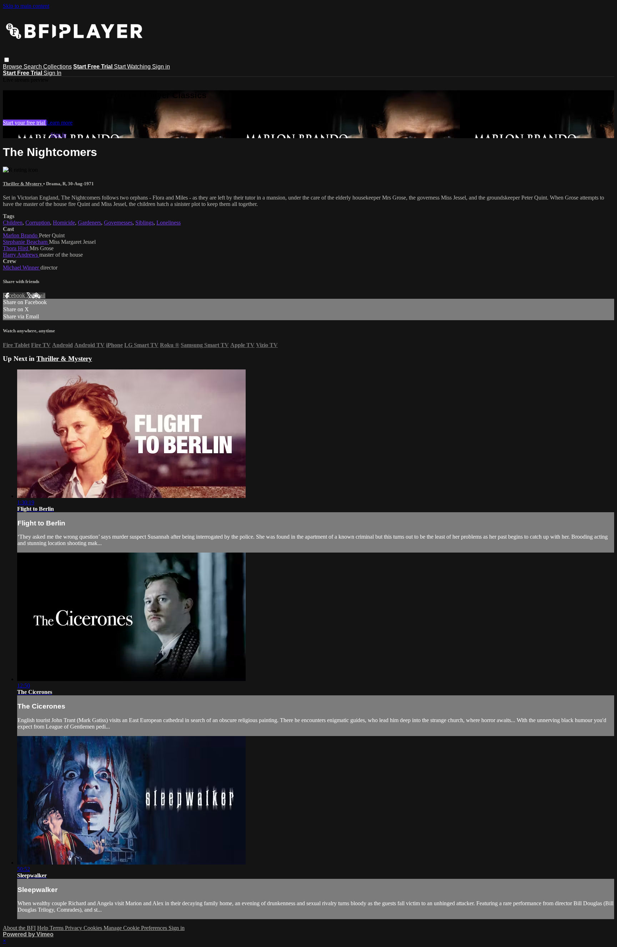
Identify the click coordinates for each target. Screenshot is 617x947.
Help (43, 928)
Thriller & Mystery (23, 183)
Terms (57, 928)
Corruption (37, 223)
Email (38, 295)
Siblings (144, 223)
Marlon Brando (21, 235)
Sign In (52, 73)
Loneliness (168, 223)
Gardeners (89, 223)
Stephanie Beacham (26, 242)
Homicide (64, 223)
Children (12, 223)
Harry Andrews (21, 255)
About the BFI (19, 928)
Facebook (14, 295)
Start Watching (133, 67)
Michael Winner (21, 268)
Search (33, 67)
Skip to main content (26, 6)
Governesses (118, 223)
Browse (13, 67)
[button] (6, 59)
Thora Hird (16, 248)
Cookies (94, 928)
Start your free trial (24, 123)
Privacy (74, 928)
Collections (57, 67)
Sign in (161, 67)
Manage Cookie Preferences (136, 928)
